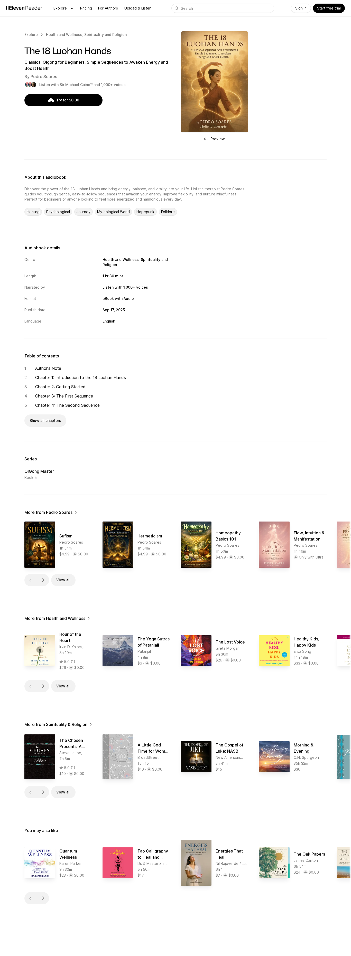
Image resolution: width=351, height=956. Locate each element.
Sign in (301, 8)
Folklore (168, 212)
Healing (33, 212)
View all (63, 580)
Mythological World (113, 212)
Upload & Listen (138, 8)
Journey (83, 212)
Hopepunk (145, 212)
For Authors (108, 8)
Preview (217, 139)
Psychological (58, 212)
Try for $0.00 (67, 100)
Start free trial (329, 8)
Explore (60, 8)
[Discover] (72, 8)
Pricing (86, 8)
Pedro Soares (44, 76)
